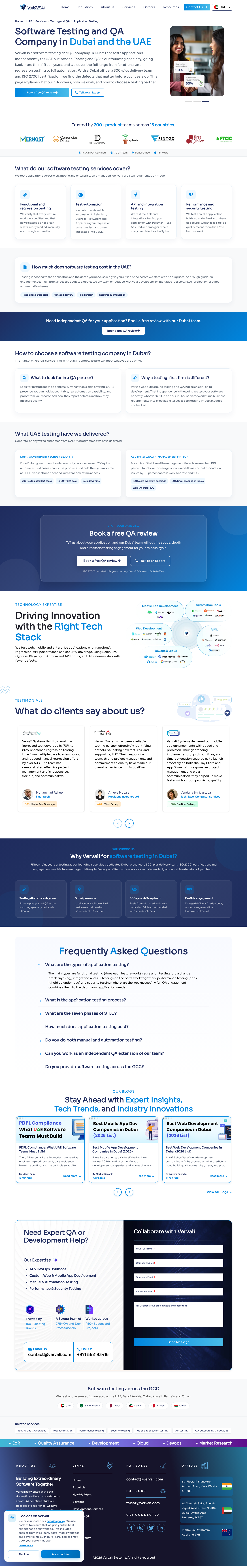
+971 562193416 (93, 1354)
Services (128, 7)
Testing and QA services (32, 1430)
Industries (85, 7)
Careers (149, 7)
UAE (223, 7)
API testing (181, 1430)
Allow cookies (61, 1554)
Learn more (26, 1545)
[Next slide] (129, 1192)
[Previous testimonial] (117, 823)
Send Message (178, 1342)
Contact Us (195, 7)
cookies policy (56, 1521)
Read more (70, 1176)
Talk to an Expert (89, 92)
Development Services (88, 1509)
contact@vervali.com (49, 1354)
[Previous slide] (118, 1192)
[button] (188, 101)
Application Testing (85, 21)
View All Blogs (217, 1192)
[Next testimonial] (129, 823)
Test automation (63, 1430)
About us (107, 7)
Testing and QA (60, 21)
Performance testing (91, 1430)
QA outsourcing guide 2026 (212, 1430)
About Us (79, 1487)
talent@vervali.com (143, 1503)
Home (65, 7)
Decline (24, 1554)
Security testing (120, 1430)
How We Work (82, 1494)
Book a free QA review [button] (41, 92)
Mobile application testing (152, 1430)
